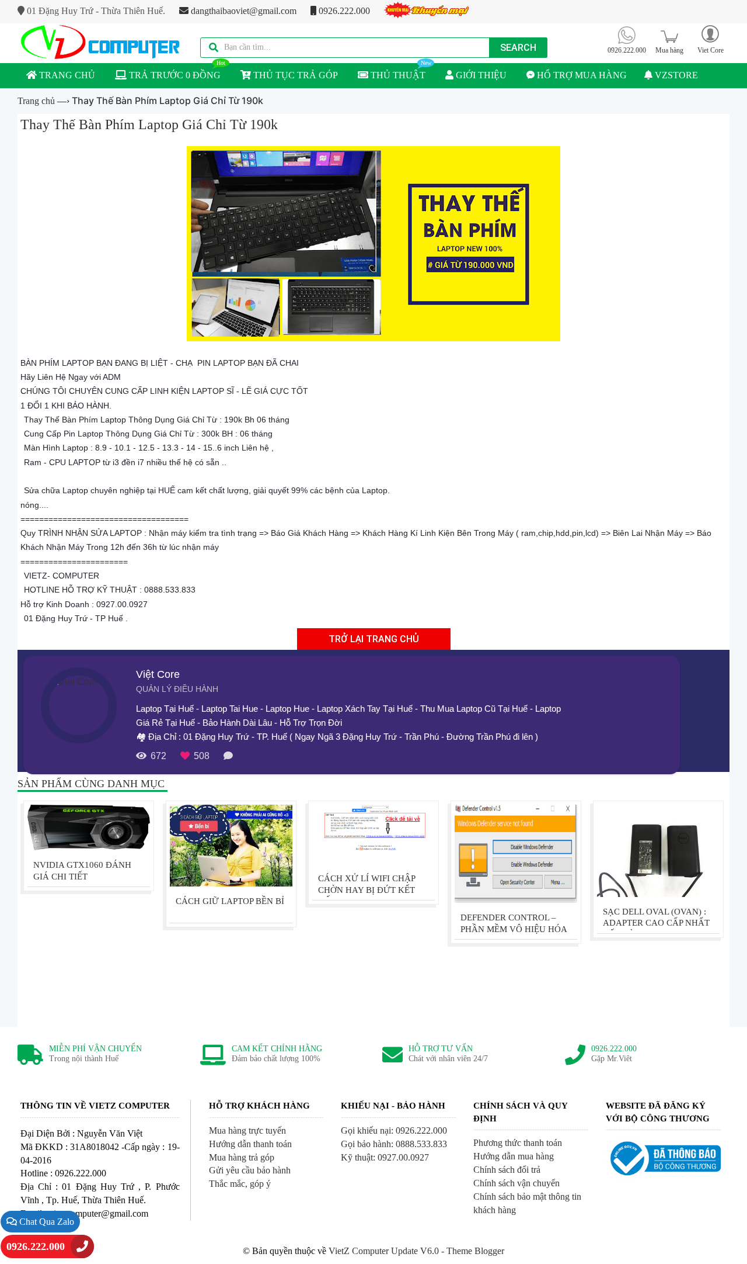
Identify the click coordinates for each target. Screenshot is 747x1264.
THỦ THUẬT (396, 75)
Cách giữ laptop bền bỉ (230, 901)
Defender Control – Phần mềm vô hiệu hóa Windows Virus (513, 929)
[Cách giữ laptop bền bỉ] (231, 845)
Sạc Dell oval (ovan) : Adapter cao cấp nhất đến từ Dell (656, 923)
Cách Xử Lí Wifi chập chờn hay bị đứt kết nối (366, 890)
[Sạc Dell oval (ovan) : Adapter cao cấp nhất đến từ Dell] (658, 851)
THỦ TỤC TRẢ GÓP (294, 75)
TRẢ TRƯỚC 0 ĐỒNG (174, 75)
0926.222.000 (343, 11)
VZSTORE (675, 75)
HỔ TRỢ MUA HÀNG (581, 75)
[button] (710, 39)
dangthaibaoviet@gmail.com (242, 11)
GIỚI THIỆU (480, 75)
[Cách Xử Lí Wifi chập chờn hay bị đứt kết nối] (373, 834)
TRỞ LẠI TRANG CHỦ (374, 639)
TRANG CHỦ (66, 75)
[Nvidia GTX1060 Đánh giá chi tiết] (88, 827)
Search (518, 47)
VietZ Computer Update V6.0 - (387, 1251)
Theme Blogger (475, 1251)
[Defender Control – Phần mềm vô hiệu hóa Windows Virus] (516, 854)
